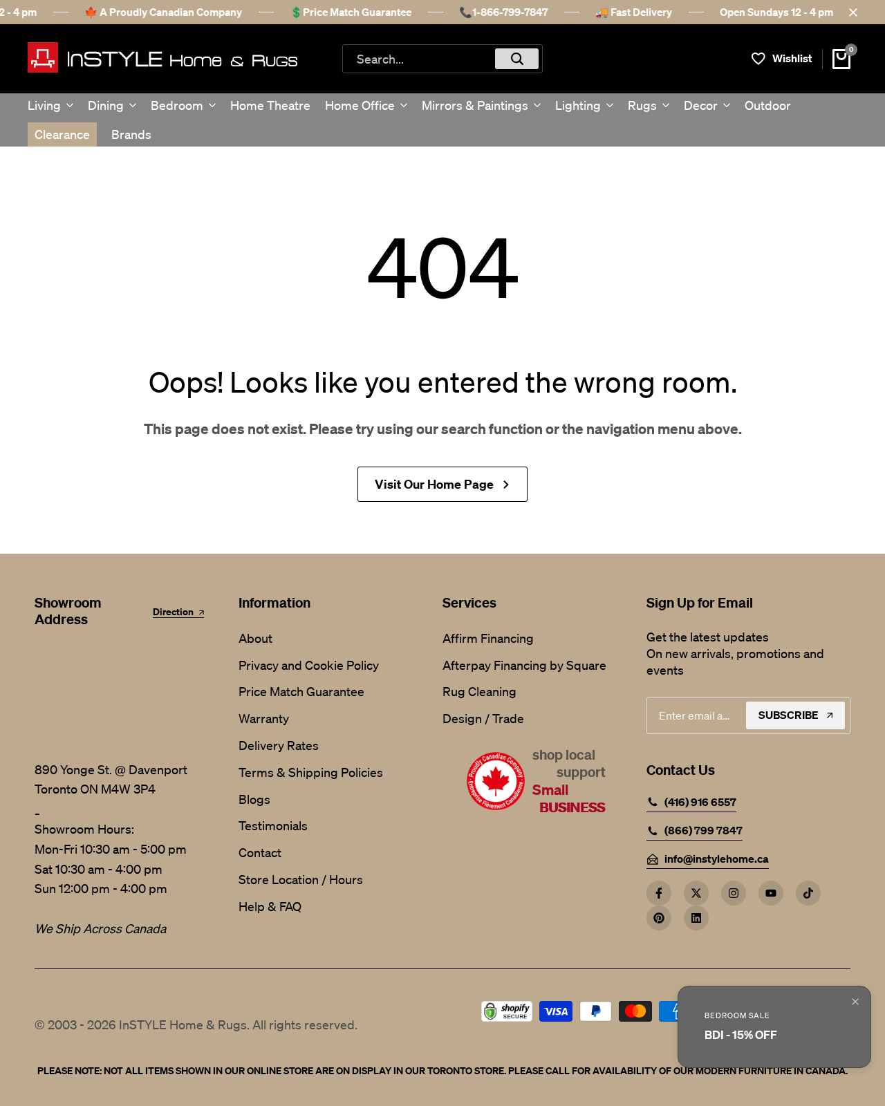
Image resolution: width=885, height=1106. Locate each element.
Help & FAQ (270, 906)
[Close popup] (855, 1001)
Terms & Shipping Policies (311, 772)
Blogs (254, 799)
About (255, 638)
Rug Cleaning (479, 691)
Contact (260, 852)
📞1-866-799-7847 (503, 12)
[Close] (850, 12)
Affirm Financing (488, 638)
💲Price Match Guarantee (350, 12)
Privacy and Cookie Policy (309, 665)
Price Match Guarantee (301, 691)
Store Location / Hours (301, 879)
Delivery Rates (279, 745)
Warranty (264, 718)
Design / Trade (483, 718)
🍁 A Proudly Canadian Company (163, 12)
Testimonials (273, 825)
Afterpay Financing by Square (524, 665)
